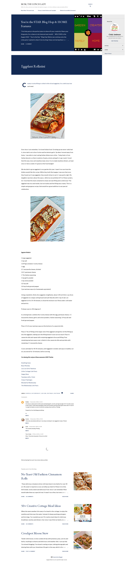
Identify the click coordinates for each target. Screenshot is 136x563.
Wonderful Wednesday (28, 383)
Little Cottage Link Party (29, 371)
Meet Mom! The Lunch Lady (27, 10)
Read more (65, 496)
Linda (27, 426)
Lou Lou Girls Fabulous (28, 368)
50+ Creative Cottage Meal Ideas (41, 506)
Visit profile (114, 41)
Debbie (27, 401)
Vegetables (50, 393)
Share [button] (22, 44)
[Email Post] (62, 393)
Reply (27, 415)
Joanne (27, 419)
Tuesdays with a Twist (28, 377)
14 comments (29, 524)
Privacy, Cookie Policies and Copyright (47, 10)
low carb (43, 393)
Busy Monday (25, 366)
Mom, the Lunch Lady (33, 4)
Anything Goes (26, 363)
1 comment (29, 44)
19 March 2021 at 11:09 (37, 434)
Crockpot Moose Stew (34, 533)
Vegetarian (57, 393)
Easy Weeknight (36, 393)
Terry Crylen (28, 434)
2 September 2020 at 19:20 (36, 419)
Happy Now (25, 374)
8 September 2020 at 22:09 (35, 426)
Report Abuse (108, 53)
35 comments (29, 496)
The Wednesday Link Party (29, 385)
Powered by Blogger (57, 557)
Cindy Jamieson (115, 34)
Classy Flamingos (26, 380)
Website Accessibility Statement (68, 10)
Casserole (28, 393)
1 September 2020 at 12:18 (36, 401)
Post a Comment (30, 551)
